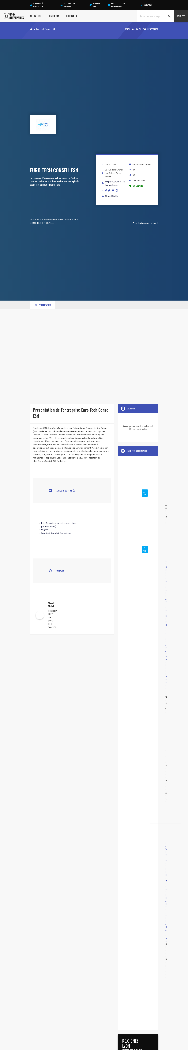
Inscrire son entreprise (69, 5)
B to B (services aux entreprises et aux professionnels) (51, 219)
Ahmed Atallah (112, 196)
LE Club (144, 493)
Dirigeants (71, 16)
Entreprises (53, 16)
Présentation (42, 305)
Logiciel (75, 219)
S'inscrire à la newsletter (39, 5)
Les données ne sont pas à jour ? (145, 222)
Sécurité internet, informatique (42, 222)
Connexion (148, 5)
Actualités (35, 16)
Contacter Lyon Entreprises (118, 5)
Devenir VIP (96, 5)
